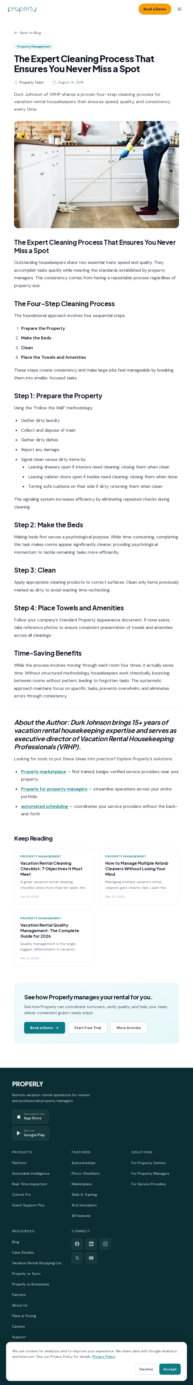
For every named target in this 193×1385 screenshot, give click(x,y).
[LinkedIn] (91, 1243)
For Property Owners (148, 1163)
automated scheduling (44, 806)
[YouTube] (91, 1257)
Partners (19, 1294)
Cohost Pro (21, 1194)
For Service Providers (148, 1184)
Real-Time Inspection (29, 1184)
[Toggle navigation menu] (179, 9)
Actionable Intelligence (31, 1173)
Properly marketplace (43, 771)
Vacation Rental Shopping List (37, 1263)
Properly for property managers (54, 789)
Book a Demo (154, 9)
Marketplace (82, 1184)
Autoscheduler (84, 1163)
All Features (81, 1215)
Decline (146, 1369)
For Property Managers (150, 1173)
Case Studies (23, 1252)
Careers (18, 1326)
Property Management (34, 47)
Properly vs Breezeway (30, 1284)
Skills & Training (84, 1194)
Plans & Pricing (24, 1316)
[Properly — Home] (22, 9)
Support (19, 1337)
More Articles (129, 1027)
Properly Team (32, 82)
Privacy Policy (103, 1356)
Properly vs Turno (26, 1273)
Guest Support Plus (28, 1205)
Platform (19, 1163)
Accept (170, 1369)
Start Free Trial (87, 1027)
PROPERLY (27, 1084)
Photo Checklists (86, 1173)
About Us (19, 1305)
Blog (15, 1242)
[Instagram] (105, 1243)
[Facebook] (77, 1243)
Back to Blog (30, 32)
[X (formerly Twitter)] (77, 1257)
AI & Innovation (84, 1205)
